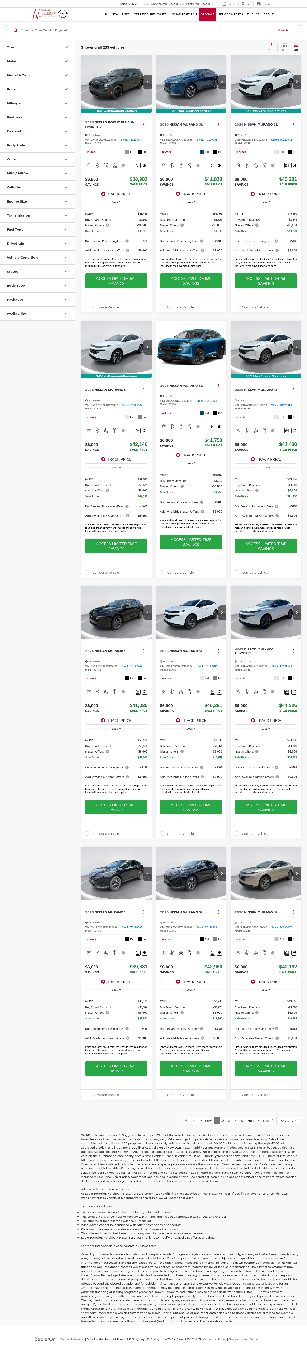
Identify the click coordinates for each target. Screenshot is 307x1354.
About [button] (269, 14)
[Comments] (138, 165)
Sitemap (233, 1339)
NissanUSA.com (249, 1339)
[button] (147, 82)
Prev (207, 1120)
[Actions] (143, 124)
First (192, 1120)
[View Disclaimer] (123, 165)
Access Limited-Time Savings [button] (116, 281)
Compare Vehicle (105, 307)
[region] (116, 238)
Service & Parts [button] (230, 14)
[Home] (106, 14)
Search (283, 30)
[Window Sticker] (144, 165)
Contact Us (209, 1339)
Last (267, 1120)
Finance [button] (253, 14)
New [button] (115, 14)
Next (252, 1120)
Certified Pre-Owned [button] (150, 14)
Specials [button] (207, 14)
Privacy (222, 1339)
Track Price (119, 193)
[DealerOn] (45, 1339)
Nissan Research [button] (184, 14)
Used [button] (126, 14)
